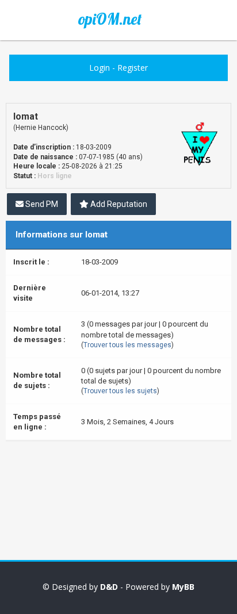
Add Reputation (118, 204)
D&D (109, 586)
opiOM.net (110, 19)
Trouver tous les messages (127, 345)
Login (99, 67)
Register (132, 67)
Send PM (41, 204)
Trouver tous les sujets (120, 391)
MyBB (183, 586)
